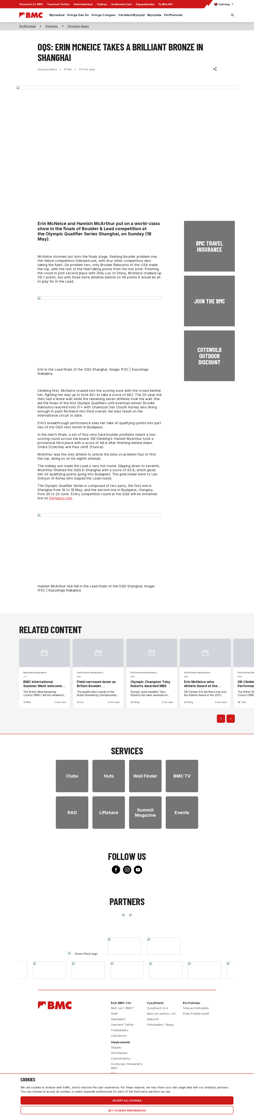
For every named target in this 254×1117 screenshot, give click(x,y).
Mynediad (56, 15)
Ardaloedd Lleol (121, 4)
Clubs (72, 776)
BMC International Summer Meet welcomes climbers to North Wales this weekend (43, 684)
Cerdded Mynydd (131, 15)
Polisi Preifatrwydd (196, 1013)
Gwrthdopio (119, 1053)
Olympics (51, 26)
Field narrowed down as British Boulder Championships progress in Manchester (97, 684)
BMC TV (182, 776)
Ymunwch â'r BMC (31, 4)
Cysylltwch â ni (157, 1008)
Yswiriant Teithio (58, 4)
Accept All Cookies (127, 1100)
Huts (109, 776)
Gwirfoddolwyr (83, 4)
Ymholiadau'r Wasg (160, 1024)
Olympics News (78, 26)
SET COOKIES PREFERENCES (127, 1110)
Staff (114, 1013)
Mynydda (154, 15)
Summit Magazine (145, 812)
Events (182, 812)
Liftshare (108, 812)
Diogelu (116, 1047)
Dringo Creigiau (104, 15)
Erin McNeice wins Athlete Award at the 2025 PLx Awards (201, 684)
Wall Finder (145, 776)
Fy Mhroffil (165, 4)
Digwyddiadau (145, 4)
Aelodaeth (118, 1019)
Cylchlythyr (119, 1035)
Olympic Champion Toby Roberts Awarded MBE (150, 684)
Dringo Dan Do (78, 15)
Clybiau (102, 4)
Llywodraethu (120, 1058)
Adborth (153, 1019)
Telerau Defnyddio (196, 1008)
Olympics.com (60, 498)
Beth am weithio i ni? (161, 1013)
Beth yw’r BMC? (122, 1008)
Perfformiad (173, 15)
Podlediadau (119, 1030)
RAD (72, 812)
